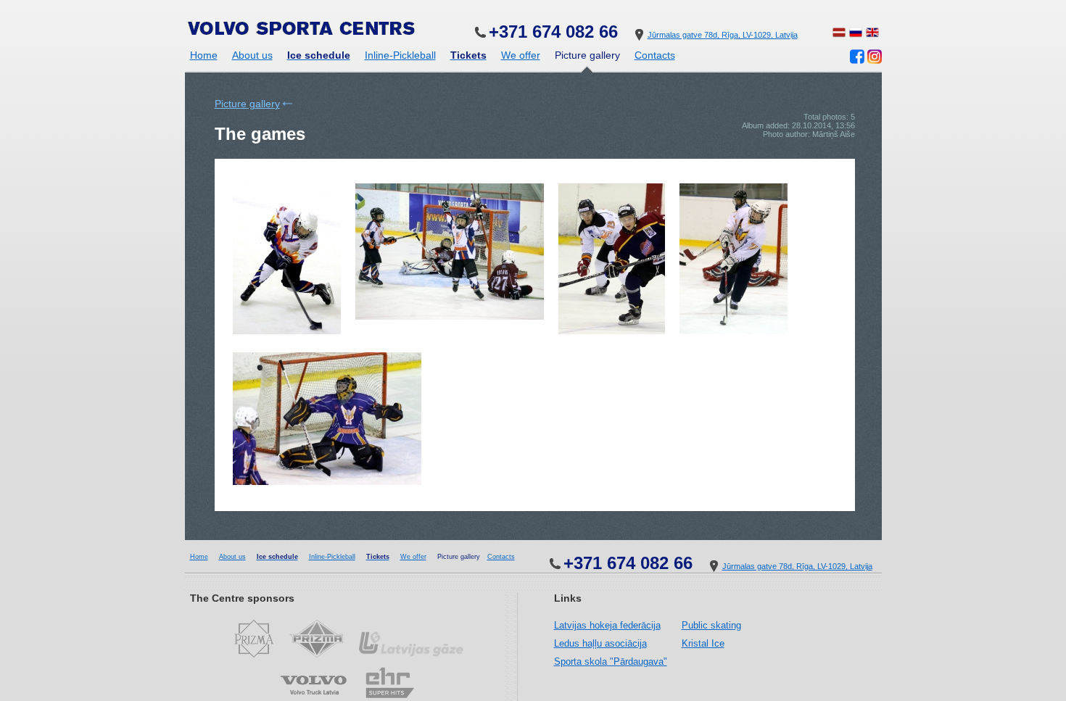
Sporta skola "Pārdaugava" (610, 661)
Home (204, 55)
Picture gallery (247, 103)
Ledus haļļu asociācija (600, 643)
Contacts (655, 55)
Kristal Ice (703, 643)
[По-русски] (855, 34)
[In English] (872, 34)
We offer (520, 55)
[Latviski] (839, 34)
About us (252, 55)
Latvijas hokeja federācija (607, 625)
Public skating (711, 625)
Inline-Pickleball (400, 55)
